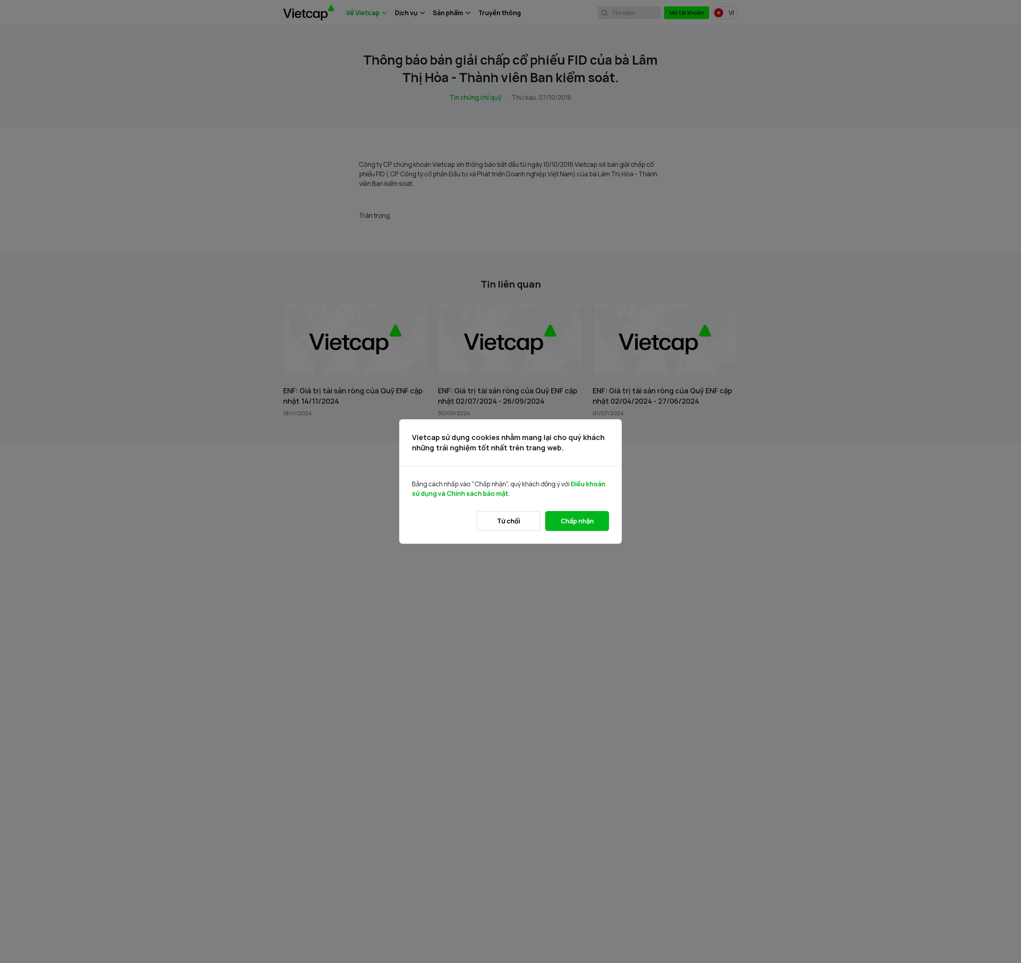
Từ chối (508, 521)
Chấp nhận (577, 521)
